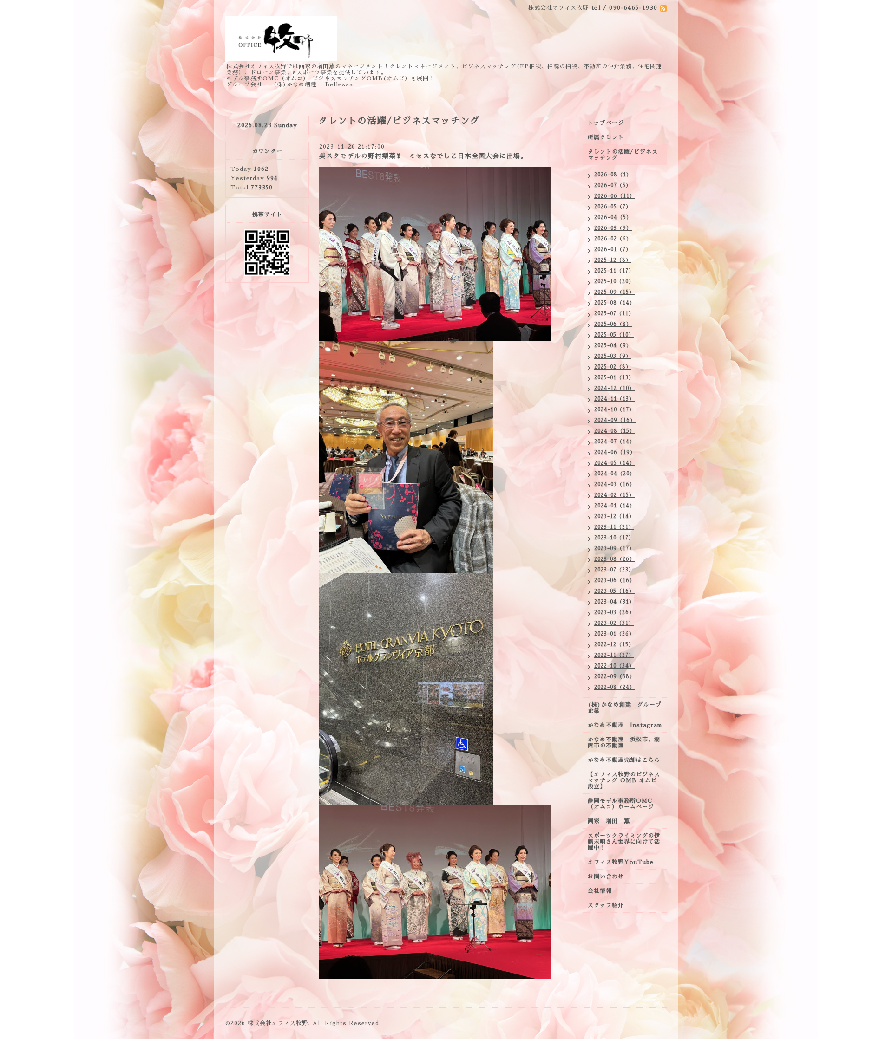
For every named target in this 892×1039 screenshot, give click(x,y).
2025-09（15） (614, 292)
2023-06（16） (614, 580)
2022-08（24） (614, 687)
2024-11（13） (614, 399)
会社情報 (600, 891)
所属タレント (606, 137)
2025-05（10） (614, 335)
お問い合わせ (606, 876)
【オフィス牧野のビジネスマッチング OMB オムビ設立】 (624, 780)
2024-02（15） (614, 495)
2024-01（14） (614, 505)
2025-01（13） (614, 377)
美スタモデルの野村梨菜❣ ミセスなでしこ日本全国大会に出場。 (423, 156)
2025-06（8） (613, 324)
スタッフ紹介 (606, 905)
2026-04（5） (613, 217)
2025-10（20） (614, 281)
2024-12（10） (614, 388)
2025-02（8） (612, 367)
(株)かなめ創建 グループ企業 (625, 708)
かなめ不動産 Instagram (627, 725)
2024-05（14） (614, 463)
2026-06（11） (614, 196)
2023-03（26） (614, 612)
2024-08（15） (614, 431)
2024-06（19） (615, 452)
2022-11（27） (614, 655)
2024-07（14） (614, 441)
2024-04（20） (614, 473)
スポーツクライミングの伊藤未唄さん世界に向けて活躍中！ (624, 842)
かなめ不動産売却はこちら (624, 760)
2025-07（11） (614, 313)
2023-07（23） (614, 569)
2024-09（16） (615, 420)
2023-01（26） (614, 633)
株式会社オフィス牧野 (278, 1023)
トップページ (606, 123)
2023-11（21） (614, 527)
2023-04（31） (614, 601)
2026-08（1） (613, 174)
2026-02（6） (613, 238)
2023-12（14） (614, 516)
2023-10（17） (614, 537)
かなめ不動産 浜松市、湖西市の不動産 (624, 742)
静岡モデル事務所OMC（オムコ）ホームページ (621, 804)
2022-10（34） (614, 666)
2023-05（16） (614, 591)
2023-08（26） (614, 559)
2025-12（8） (612, 260)
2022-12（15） (614, 644)
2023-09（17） (614, 548)
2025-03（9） (612, 356)
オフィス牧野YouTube (621, 862)
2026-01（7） (612, 249)
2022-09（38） (614, 676)
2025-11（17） (614, 270)
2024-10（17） (614, 409)
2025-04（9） (613, 345)
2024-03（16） (614, 484)
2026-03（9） (613, 228)
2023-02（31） (614, 623)
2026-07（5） (612, 185)
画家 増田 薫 (612, 821)
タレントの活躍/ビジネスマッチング (623, 155)
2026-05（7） (612, 206)
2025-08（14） (614, 302)
